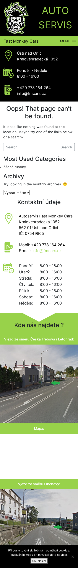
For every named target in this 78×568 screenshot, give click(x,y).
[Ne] (72, 556)
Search (66, 147)
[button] (65, 41)
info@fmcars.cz (31, 93)
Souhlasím (39, 561)
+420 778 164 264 (34, 87)
